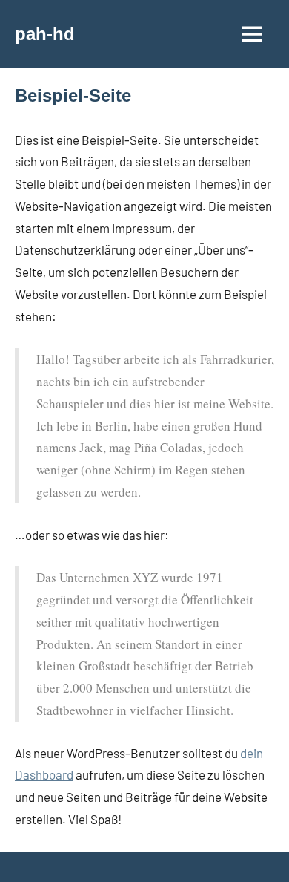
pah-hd (45, 34)
